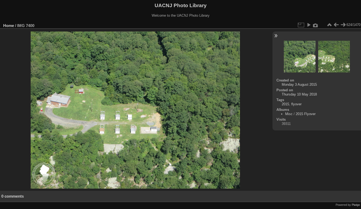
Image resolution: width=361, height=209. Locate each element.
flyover (296, 104)
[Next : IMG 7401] (343, 24)
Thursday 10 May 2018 (299, 94)
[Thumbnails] (329, 24)
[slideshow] (308, 24)
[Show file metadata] (315, 24)
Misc (289, 114)
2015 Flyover (306, 114)
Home (8, 25)
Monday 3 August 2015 (299, 85)
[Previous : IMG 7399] (336, 24)
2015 (285, 104)
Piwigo (356, 204)
